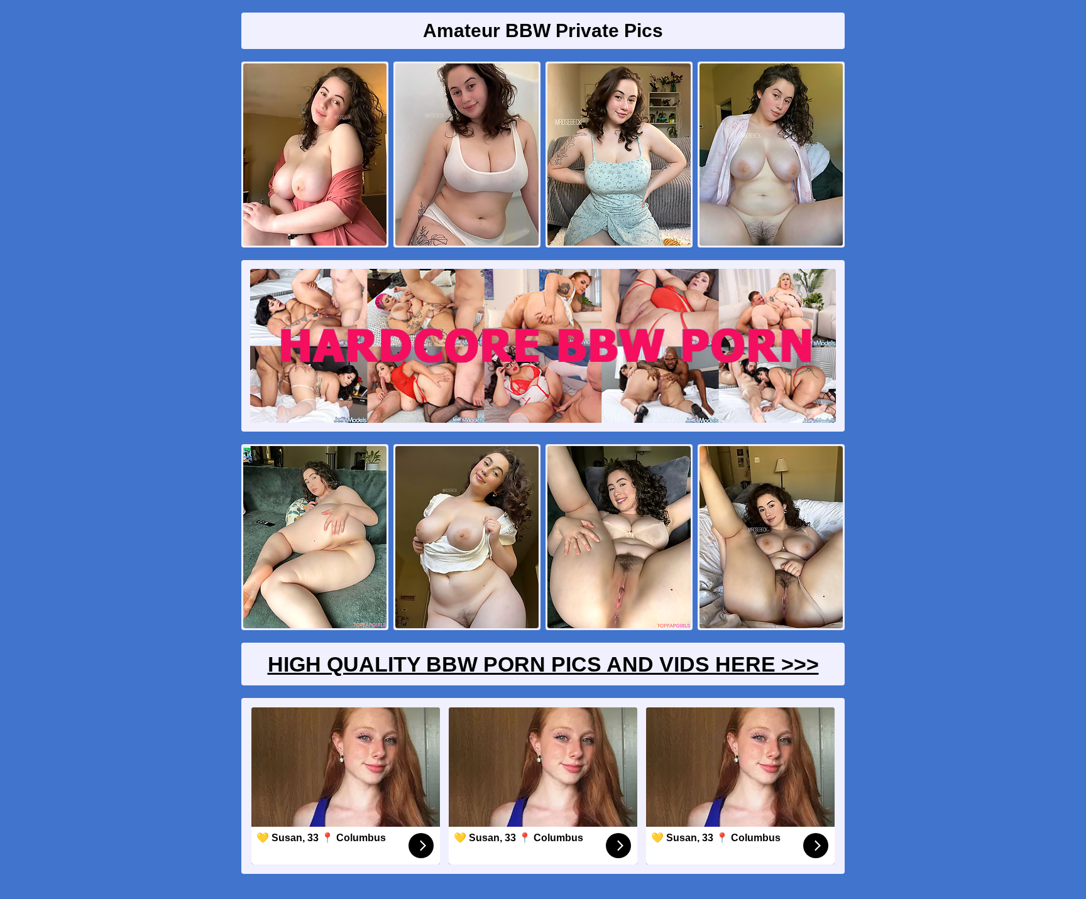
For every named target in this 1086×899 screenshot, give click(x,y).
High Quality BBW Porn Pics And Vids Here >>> (543, 664)
